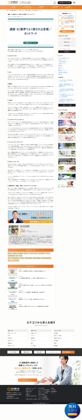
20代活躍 (10, 253)
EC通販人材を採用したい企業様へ (31, 399)
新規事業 (56, 345)
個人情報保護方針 (54, 391)
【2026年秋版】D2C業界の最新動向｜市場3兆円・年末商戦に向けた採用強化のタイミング (66, 90)
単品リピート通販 (42, 253)
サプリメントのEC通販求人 (43, 395)
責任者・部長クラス (58, 338)
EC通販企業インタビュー (41, 7)
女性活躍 (48, 253)
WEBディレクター (11, 345)
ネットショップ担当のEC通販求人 (44, 389)
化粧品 (36, 253)
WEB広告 (22, 258)
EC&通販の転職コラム (14, 10)
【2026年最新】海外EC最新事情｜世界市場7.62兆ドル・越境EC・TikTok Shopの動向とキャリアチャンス (66, 100)
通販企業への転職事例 (62, 72)
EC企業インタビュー (62, 63)
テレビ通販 (26, 253)
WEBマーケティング (15, 258)
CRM (9, 258)
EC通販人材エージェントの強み (27, 7)
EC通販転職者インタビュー (55, 7)
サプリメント (20, 253)
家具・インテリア (11, 255)
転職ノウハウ (21, 10)
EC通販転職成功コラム (68, 7)
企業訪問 (60, 65)
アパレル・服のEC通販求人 (43, 397)
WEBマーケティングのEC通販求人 (44, 391)
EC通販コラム (28, 394)
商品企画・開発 (16, 260)
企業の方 (54, 3)
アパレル (14, 253)
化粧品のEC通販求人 (41, 394)
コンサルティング (28, 258)
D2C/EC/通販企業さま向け (63, 58)
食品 (17, 255)
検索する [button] (67, 51)
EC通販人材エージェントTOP (31, 388)
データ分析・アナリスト (46, 258)
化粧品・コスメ (34, 333)
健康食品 (31, 253)
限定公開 (60, 74)
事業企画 (9, 260)
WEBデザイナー (11, 340)
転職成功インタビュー (62, 70)
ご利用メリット (28, 392)
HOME (7, 10)
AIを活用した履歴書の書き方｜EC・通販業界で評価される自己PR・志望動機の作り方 (66, 85)
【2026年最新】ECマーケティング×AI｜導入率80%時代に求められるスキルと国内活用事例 (66, 95)
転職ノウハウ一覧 (66, 105)
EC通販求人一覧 (13, 7)
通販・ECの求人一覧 (29, 389)
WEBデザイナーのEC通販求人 (43, 392)
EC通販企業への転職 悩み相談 (31, 395)
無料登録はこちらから (64, 2)
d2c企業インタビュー (62, 60)
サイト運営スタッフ (36, 258)
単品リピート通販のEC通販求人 (43, 399)
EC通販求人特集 (28, 391)
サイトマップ (53, 392)
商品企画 (10, 343)
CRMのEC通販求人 (41, 388)
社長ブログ (60, 67)
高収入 (20, 255)
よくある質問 (53, 389)
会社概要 (52, 388)
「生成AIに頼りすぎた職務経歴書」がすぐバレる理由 (66, 80)
